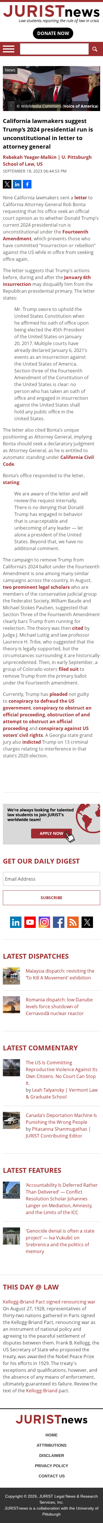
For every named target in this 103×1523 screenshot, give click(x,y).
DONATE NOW (53, 33)
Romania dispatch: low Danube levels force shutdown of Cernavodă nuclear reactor (59, 1006)
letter (80, 197)
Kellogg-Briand (42, 1390)
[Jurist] (51, 14)
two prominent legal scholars (36, 587)
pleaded (58, 694)
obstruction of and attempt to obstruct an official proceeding (46, 721)
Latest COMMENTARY (40, 1047)
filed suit (69, 669)
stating (11, 482)
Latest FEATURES (32, 1170)
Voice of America (80, 106)
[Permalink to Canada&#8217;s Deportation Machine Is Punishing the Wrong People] (11, 1120)
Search (94, 49)
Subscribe (51, 897)
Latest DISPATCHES (36, 956)
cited (77, 628)
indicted (31, 742)
